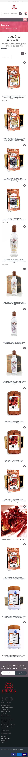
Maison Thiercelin (7, 749)
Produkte (8, 28)
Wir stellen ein (5, 730)
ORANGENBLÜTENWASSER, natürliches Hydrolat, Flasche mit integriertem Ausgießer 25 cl (14, 261)
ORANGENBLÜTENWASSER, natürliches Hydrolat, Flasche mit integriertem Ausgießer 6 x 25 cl (14, 303)
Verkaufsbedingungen (7, 727)
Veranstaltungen (5, 723)
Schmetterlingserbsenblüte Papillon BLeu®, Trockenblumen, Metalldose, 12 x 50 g (14, 617)
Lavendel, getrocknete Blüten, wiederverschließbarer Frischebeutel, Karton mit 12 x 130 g (14, 180)
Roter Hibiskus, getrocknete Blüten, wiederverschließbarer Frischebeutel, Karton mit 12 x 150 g (14, 501)
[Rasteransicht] (22, 53)
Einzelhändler (4, 709)
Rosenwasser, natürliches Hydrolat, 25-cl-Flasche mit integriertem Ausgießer (14, 343)
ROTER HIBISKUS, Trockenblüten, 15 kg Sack (14, 540)
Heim (2, 28)
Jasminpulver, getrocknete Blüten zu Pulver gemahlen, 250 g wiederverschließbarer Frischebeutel (14, 97)
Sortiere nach (6, 57)
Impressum (4, 728)
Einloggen (8, 1)
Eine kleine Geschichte (7, 719)
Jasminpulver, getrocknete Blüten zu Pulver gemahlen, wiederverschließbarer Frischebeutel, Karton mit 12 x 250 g (14, 139)
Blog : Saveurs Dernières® (8, 725)
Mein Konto (4, 736)
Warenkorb (4, 740)
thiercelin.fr (18, 45)
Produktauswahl (5, 705)
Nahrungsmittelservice (7, 707)
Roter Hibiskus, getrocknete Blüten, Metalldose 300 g (14, 422)
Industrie (3, 713)
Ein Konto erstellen (18, 1)
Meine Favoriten (5, 738)
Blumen (15, 28)
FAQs (2, 742)
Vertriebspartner (5, 711)
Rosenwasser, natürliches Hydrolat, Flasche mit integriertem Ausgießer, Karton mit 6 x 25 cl (14, 383)
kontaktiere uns (5, 721)
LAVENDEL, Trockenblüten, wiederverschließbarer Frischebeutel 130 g (14, 219)
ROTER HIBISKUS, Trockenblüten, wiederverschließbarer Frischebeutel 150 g (14, 578)
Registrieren (21, 673)
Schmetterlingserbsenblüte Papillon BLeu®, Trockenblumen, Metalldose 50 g (14, 656)
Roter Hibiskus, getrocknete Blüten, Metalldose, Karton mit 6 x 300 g (14, 461)
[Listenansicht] (25, 53)
